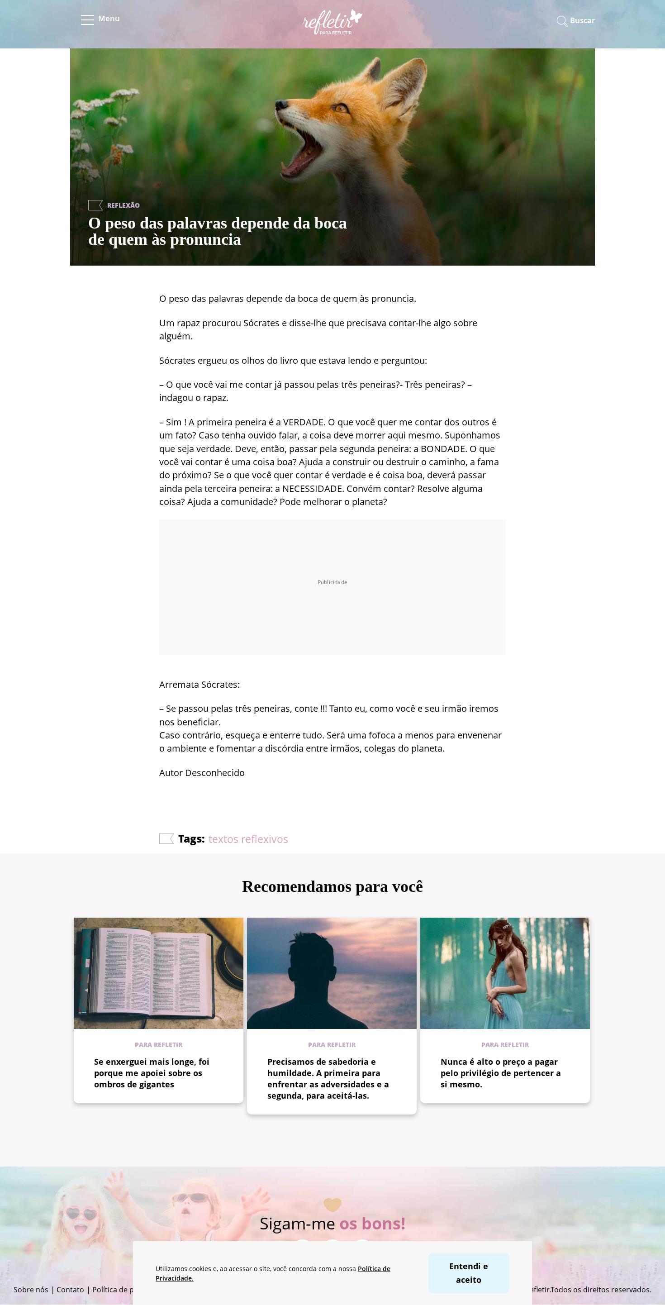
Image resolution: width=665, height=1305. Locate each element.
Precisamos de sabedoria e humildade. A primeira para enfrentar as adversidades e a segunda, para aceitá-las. (328, 1078)
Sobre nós (31, 1290)
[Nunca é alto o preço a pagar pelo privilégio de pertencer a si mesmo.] (505, 973)
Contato (70, 1290)
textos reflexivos (248, 838)
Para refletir (158, 1044)
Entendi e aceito (468, 1273)
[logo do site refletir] (332, 28)
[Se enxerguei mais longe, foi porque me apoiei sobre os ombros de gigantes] (158, 973)
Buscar (582, 20)
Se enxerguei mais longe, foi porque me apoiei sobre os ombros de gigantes (151, 1073)
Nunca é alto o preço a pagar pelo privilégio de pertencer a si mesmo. (501, 1073)
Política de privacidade (130, 1290)
